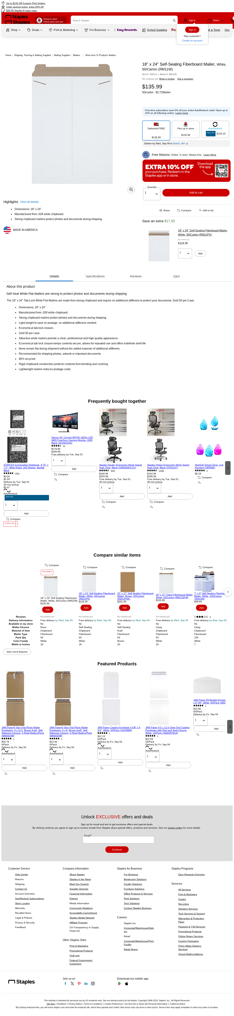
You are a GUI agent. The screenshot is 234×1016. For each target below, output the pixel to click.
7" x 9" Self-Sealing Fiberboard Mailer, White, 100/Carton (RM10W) (211, 596)
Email (87, 835)
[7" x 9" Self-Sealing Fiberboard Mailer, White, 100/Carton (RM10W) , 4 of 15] (213, 581)
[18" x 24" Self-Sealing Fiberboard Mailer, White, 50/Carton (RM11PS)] (159, 245)
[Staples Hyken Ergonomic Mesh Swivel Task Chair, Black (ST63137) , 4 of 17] (170, 436)
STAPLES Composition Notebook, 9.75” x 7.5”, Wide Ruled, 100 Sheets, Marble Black (26, 468)
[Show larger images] (131, 189)
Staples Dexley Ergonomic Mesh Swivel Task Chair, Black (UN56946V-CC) (120, 466)
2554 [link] (17, 473)
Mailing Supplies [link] (62, 55)
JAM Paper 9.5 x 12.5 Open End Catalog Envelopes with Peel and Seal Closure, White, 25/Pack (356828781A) (167, 730)
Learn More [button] (210, 154)
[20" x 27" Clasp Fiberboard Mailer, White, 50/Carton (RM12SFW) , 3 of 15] (175, 583)
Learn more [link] (181, 113)
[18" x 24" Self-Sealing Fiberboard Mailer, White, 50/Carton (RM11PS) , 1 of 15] (98, 581)
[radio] (156, 129)
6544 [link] (113, 471)
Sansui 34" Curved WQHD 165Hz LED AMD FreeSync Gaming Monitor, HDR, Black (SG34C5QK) (72, 440)
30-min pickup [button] (11, 484)
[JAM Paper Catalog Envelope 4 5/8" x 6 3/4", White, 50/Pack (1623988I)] (120, 698)
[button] (174, 20)
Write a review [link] (167, 78)
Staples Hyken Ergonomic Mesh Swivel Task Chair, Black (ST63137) (168, 466)
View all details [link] (29, 201)
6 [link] (207, 471)
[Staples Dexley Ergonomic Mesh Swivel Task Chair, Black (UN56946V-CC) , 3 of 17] (122, 436)
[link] (39, 3)
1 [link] (210, 617)
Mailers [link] (76, 55)
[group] (26, 467)
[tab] (54, 276)
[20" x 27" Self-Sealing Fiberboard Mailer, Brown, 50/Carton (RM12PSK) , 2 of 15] (136, 581)
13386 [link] (161, 471)
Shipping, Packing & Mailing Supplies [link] (32, 55)
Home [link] (8, 55)
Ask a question (185, 78)
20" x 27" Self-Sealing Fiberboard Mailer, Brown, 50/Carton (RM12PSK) (135, 596)
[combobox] (124, 20)
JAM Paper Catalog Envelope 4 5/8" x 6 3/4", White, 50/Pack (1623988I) (118, 729)
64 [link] (64, 446)
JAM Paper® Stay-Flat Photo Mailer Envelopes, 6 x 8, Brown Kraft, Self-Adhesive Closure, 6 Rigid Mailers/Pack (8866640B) (71, 731)
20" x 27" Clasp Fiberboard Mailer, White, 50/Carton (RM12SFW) (174, 596)
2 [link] (61, 739)
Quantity (151, 187)
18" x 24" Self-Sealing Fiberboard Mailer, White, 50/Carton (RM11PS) (202, 232)
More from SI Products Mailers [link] (100, 55)
